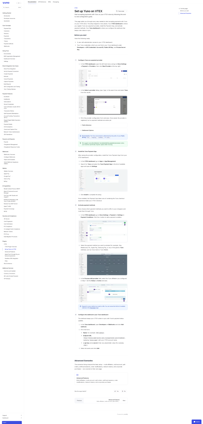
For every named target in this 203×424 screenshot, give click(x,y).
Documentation (32, 2)
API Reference (42, 2)
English (4, 422)
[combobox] (12, 422)
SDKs (49, 2)
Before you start (184, 10)
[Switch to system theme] (17, 3)
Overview (92, 308)
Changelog (56, 2)
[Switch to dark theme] (20, 3)
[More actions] (126, 11)
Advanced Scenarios (185, 13)
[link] (101, 378)
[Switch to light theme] (19, 3)
